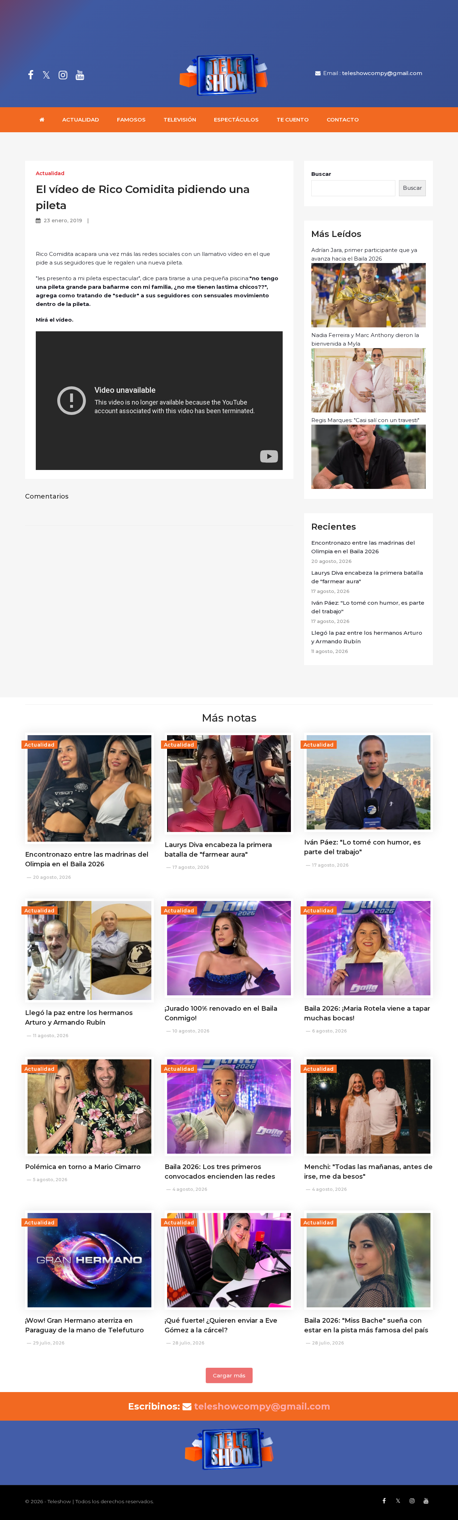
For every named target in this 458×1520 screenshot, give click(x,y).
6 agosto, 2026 (329, 1031)
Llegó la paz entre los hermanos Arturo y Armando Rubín (366, 637)
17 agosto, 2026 (190, 867)
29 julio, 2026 (48, 1343)
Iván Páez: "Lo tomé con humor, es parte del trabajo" (367, 607)
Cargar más (229, 1375)
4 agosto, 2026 (189, 1189)
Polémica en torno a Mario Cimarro (83, 1167)
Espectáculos (236, 119)
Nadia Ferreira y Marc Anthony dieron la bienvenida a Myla (365, 339)
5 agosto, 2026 (50, 1179)
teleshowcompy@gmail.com (382, 73)
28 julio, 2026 (188, 1343)
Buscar (321, 173)
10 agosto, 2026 (190, 1031)
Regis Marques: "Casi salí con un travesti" (365, 420)
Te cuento (293, 119)
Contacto (343, 119)
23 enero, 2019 (63, 220)
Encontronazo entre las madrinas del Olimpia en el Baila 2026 (363, 547)
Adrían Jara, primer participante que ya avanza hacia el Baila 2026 (364, 254)
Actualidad (80, 119)
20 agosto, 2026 (52, 877)
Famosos (131, 119)
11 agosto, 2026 (50, 1035)
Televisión (180, 119)
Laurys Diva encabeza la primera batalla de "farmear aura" (367, 577)
